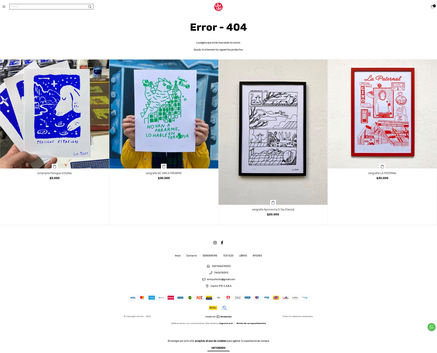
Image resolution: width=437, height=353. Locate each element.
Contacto (191, 255)
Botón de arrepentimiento (251, 323)
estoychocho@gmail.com (221, 279)
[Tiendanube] (218, 317)
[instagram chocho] (215, 243)
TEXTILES (228, 255)
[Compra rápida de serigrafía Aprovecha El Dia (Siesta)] (273, 202)
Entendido (218, 348)
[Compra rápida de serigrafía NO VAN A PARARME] (164, 166)
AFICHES (257, 255)
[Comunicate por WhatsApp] (431, 327)
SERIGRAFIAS (210, 255)
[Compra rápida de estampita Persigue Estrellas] (55, 166)
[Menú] (6, 6)
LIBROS (243, 255)
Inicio (178, 255)
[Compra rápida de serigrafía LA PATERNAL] (382, 166)
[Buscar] (90, 7)
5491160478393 (221, 266)
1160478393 (221, 272)
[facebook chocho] (222, 243)
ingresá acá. (226, 323)
